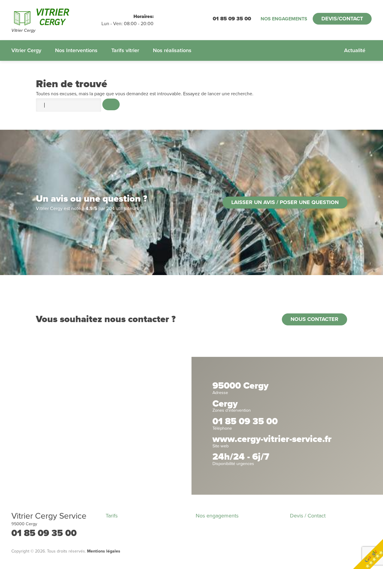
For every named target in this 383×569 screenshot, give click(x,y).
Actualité (354, 50)
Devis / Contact (308, 515)
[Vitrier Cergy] (56, 16)
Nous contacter (314, 319)
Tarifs (112, 515)
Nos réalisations (172, 50)
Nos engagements (284, 19)
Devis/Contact (342, 18)
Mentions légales (103, 551)
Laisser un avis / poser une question (285, 202)
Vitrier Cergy (26, 50)
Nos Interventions (76, 50)
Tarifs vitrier (125, 50)
